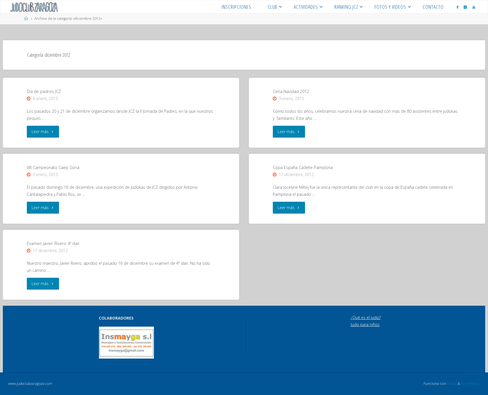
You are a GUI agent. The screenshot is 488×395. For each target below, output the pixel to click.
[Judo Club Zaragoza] (34, 6)
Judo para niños (365, 324)
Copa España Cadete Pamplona (303, 167)
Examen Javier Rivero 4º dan (53, 243)
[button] (107, 343)
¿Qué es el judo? (366, 317)
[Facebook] (457, 7)
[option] (126, 343)
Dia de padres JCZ (44, 91)
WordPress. (470, 383)
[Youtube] (474, 7)
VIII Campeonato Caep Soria (53, 167)
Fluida (451, 383)
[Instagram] (465, 7)
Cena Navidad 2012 (291, 91)
